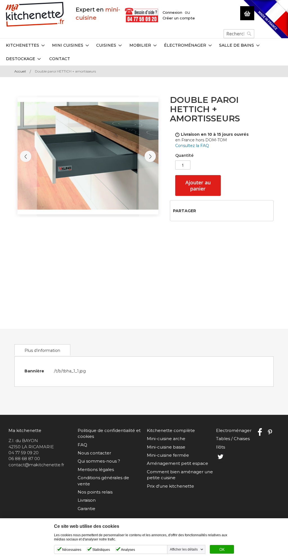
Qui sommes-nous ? (99, 461)
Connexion (172, 12)
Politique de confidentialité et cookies (109, 433)
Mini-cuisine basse (166, 447)
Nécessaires (71, 550)
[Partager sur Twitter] (211, 210)
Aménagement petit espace (177, 463)
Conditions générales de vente (103, 480)
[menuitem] (25, 45)
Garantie (86, 508)
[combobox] (239, 33)
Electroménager (233, 430)
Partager (184, 210)
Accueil (20, 71)
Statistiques (101, 550)
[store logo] (35, 14)
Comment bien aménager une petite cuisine (180, 474)
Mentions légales (96, 469)
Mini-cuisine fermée (168, 455)
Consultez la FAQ (192, 145)
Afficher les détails (184, 549)
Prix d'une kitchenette (170, 486)
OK (222, 550)
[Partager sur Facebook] (202, 210)
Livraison (87, 500)
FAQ (82, 444)
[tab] (42, 350)
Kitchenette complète (171, 430)
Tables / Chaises (233, 438)
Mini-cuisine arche (166, 438)
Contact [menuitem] (59, 58)
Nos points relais (95, 492)
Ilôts (220, 447)
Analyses (128, 550)
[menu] (144, 52)
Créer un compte (179, 18)
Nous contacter (94, 453)
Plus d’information (42, 350)
